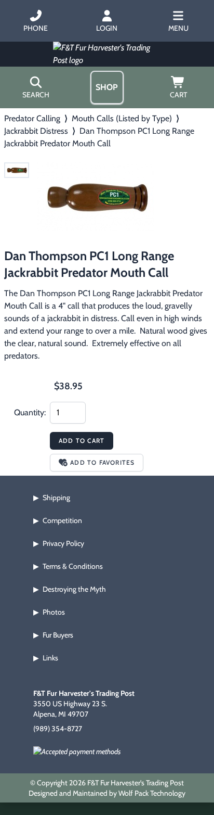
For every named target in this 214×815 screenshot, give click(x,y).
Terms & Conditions (73, 566)
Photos (54, 612)
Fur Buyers (58, 635)
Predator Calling (32, 118)
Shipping (56, 497)
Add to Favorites (102, 462)
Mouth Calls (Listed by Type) (122, 118)
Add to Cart (81, 440)
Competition (62, 520)
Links (50, 658)
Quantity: (30, 412)
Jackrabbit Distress (36, 131)
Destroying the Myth (74, 589)
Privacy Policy (63, 543)
